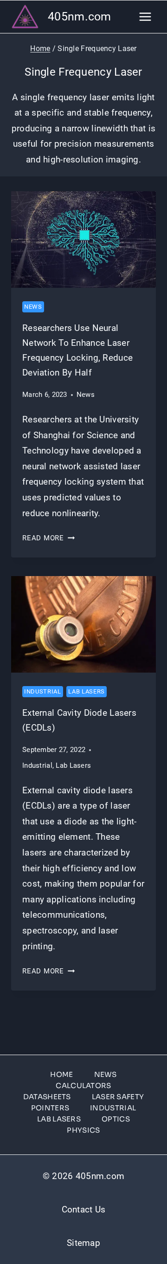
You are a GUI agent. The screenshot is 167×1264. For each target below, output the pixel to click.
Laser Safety (118, 1096)
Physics (83, 1130)
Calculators (83, 1085)
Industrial (42, 691)
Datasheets (47, 1096)
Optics (116, 1119)
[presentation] (83, 239)
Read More (48, 538)
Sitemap (83, 1243)
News (33, 306)
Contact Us (84, 1209)
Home (61, 1074)
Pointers (50, 1107)
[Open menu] (145, 16)
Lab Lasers (86, 691)
